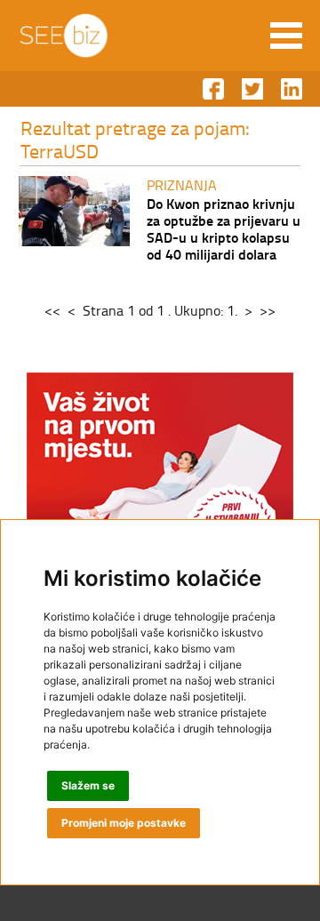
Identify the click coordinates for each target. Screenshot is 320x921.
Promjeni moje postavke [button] (123, 822)
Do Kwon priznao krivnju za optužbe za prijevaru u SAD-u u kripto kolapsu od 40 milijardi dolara (223, 228)
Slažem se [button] (88, 785)
